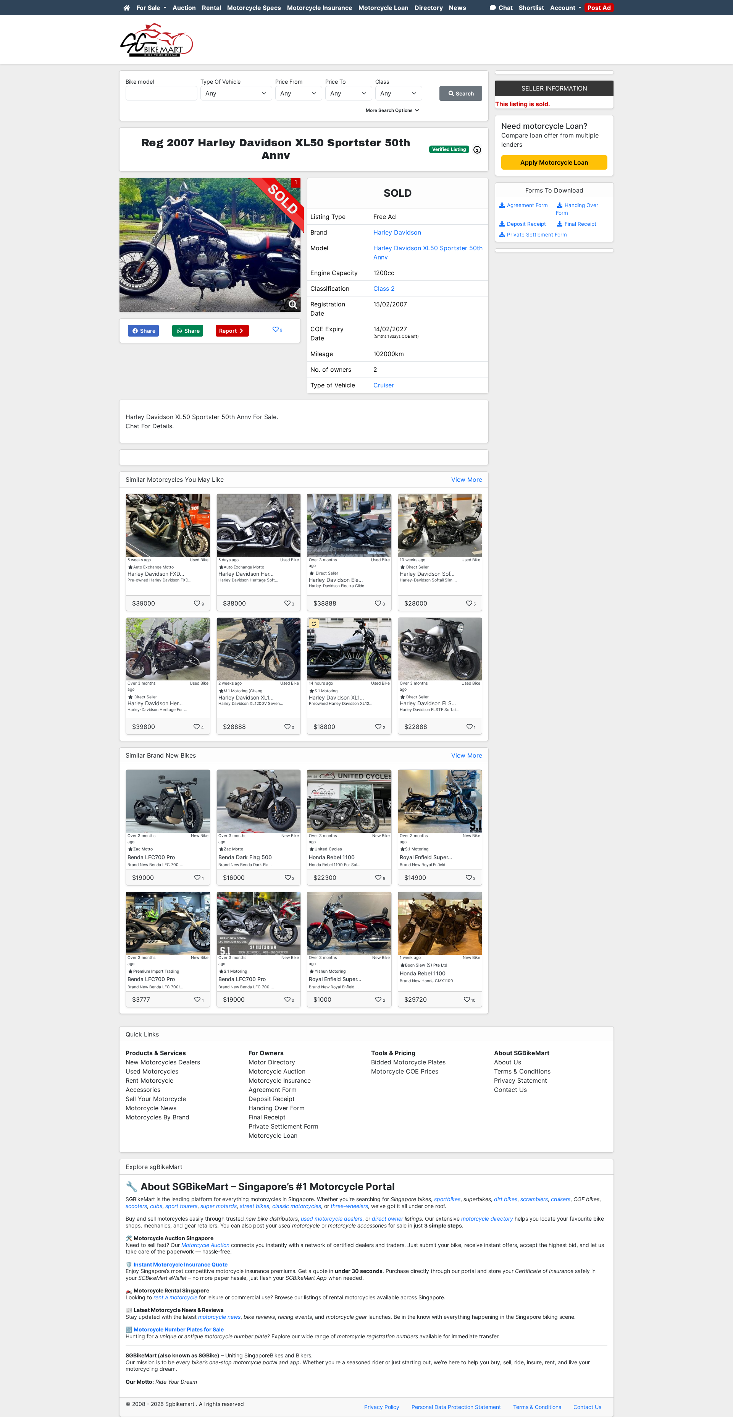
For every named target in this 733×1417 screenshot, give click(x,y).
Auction (184, 7)
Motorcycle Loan (383, 7)
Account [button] (563, 7)
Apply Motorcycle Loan (554, 162)
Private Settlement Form (536, 235)
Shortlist (531, 7)
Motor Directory (272, 1062)
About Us (507, 1062)
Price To (335, 81)
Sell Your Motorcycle (156, 1099)
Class (382, 81)
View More (466, 479)
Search (464, 93)
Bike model (140, 81)
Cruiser (383, 385)
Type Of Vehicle (220, 81)
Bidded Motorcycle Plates (408, 1062)
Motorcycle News (151, 1108)
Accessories (143, 1089)
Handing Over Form (277, 1108)
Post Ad (599, 7)
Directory (429, 7)
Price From (289, 81)
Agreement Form (526, 205)
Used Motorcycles (152, 1071)
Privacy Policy (381, 1407)
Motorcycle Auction (277, 1071)
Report (228, 330)
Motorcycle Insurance (319, 7)
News (457, 7)
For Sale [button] (149, 7)
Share (147, 330)
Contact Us (510, 1089)
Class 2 (384, 288)
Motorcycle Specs (254, 7)
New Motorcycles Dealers (163, 1062)
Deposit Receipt (525, 224)
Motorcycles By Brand (157, 1117)
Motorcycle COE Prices (404, 1071)
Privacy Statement (520, 1080)
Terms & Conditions (522, 1071)
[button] (393, 110)
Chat (505, 7)
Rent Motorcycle (149, 1080)
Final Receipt (579, 224)
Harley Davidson (397, 232)
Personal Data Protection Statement (456, 1407)
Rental (211, 7)
